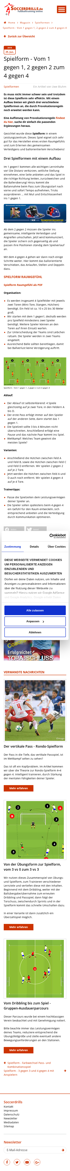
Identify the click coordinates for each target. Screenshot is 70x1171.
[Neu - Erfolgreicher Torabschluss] (32, 659)
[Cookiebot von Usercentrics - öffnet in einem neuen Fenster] (50, 536)
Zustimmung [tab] (12, 546)
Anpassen (32, 621)
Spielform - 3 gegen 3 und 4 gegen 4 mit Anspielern (29, 1072)
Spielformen (11, 86)
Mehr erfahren (18, 788)
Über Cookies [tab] (57, 546)
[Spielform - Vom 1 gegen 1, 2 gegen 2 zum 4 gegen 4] (35, 371)
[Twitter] (17, 1162)
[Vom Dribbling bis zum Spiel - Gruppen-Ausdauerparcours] (35, 969)
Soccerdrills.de (23, 9)
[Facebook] (7, 1162)
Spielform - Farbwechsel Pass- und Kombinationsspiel (29, 1065)
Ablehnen (35, 632)
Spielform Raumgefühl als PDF (23, 285)
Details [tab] (34, 546)
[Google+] (37, 1162)
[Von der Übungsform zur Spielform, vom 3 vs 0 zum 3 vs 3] (35, 830)
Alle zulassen (35, 610)
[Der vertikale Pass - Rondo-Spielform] (35, 710)
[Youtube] (27, 1162)
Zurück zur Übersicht (21, 36)
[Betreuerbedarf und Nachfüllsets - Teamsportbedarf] (35, 221)
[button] (14, 529)
